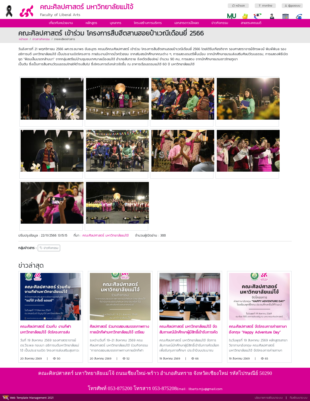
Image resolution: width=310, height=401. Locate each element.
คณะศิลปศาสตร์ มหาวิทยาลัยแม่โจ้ (105, 235)
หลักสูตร (91, 22)
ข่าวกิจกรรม (220, 22)
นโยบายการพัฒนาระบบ (269, 398)
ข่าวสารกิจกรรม (41, 39)
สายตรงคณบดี (251, 22)
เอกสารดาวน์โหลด (186, 22)
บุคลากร (115, 22)
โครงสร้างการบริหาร (148, 22)
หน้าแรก (23, 39)
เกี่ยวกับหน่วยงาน (61, 22)
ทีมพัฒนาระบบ (298, 398)
